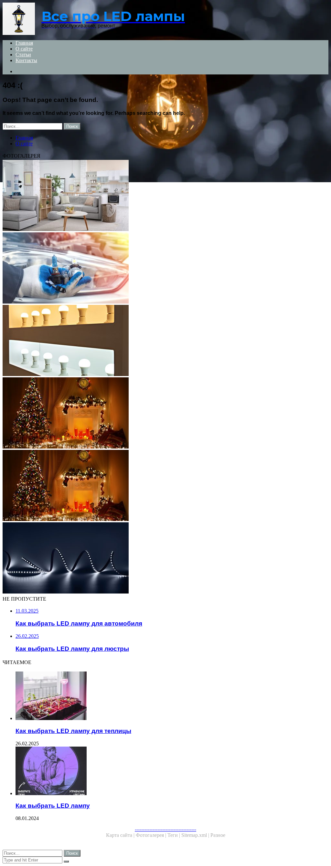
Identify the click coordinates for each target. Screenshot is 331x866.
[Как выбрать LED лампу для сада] (165, 558)
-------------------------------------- (165, 829)
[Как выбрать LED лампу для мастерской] (165, 413)
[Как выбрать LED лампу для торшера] (165, 196)
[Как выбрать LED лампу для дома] (165, 341)
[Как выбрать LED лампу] (172, 771)
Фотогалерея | (151, 835)
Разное (217, 835)
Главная (24, 43)
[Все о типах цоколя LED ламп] (165, 268)
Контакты (26, 60)
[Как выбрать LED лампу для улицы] (165, 486)
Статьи (23, 54)
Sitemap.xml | (195, 835)
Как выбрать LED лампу (53, 805)
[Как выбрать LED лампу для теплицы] (172, 696)
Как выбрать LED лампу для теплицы (73, 730)
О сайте (24, 48)
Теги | (174, 835)
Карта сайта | (121, 835)
